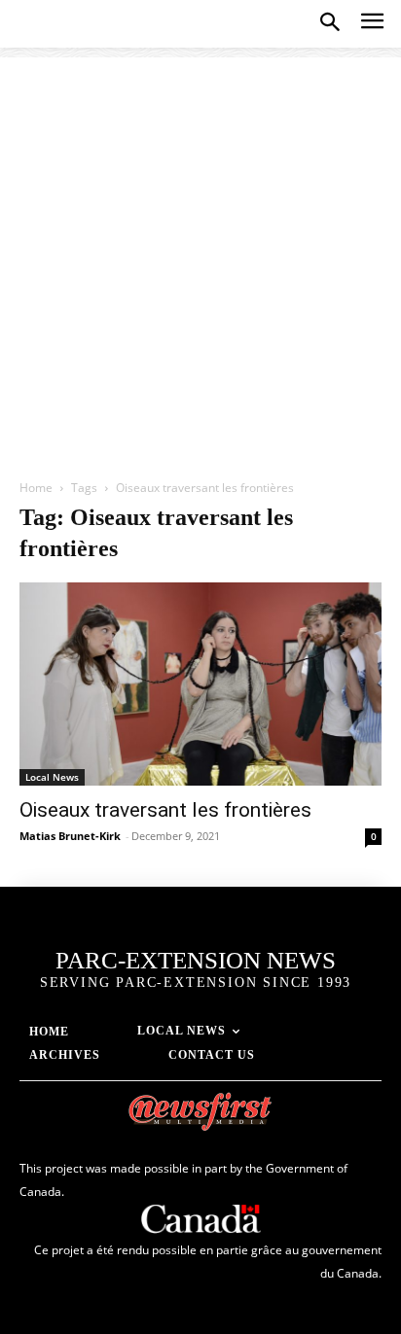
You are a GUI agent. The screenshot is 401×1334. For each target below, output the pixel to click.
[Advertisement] (200, 257)
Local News (52, 777)
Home (36, 487)
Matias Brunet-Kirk (70, 835)
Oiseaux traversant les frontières (165, 810)
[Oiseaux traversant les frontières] (200, 684)
